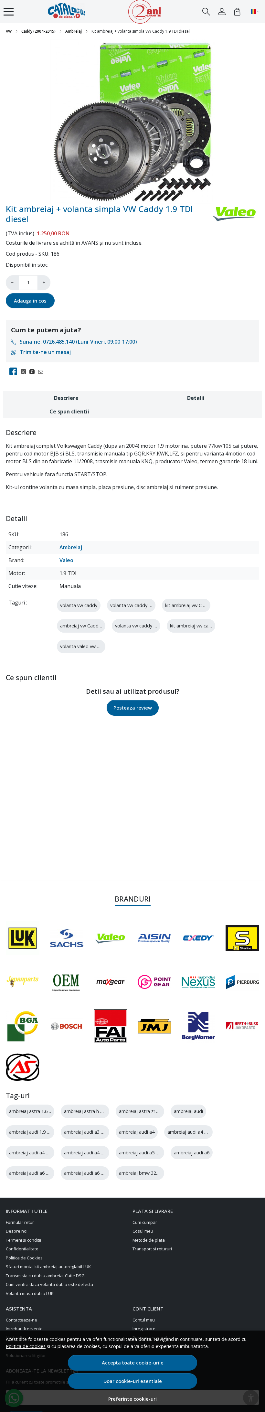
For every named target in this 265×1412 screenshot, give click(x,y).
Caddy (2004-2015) (38, 31)
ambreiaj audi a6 (191, 1153)
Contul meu (143, 1320)
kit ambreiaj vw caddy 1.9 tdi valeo (207, 626)
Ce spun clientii (69, 411)
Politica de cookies (26, 1346)
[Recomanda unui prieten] (42, 371)
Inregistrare (143, 1329)
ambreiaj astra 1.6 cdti (33, 1111)
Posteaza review (132, 707)
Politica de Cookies (24, 1258)
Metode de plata (148, 1240)
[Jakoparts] (242, 1026)
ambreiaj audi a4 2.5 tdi (89, 1153)
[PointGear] (154, 982)
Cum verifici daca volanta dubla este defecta (49, 1284)
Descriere (66, 397)
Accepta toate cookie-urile (133, 1362)
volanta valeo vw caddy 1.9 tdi (92, 646)
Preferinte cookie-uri (132, 1399)
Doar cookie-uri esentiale (132, 1381)
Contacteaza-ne (21, 1320)
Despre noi (16, 1231)
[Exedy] (198, 938)
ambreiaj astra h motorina (92, 1111)
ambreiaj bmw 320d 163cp (147, 1173)
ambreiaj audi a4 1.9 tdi (192, 1132)
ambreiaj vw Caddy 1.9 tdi (87, 626)
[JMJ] (154, 1026)
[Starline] (242, 938)
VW (9, 31)
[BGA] (22, 1026)
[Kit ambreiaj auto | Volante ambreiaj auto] (71, 11)
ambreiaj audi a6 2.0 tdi (34, 1173)
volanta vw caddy (78, 605)
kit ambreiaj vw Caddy (188, 605)
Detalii (196, 397)
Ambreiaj (73, 31)
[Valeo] (110, 938)
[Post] (25, 371)
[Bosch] (66, 1026)
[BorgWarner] (198, 1026)
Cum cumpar (144, 1222)
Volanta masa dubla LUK (30, 1293)
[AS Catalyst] (22, 1067)
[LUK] (22, 938)
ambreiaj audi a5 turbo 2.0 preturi (155, 1153)
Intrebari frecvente (24, 1329)
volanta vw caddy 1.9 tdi (136, 605)
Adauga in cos (30, 300)
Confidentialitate (22, 1249)
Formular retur (20, 1222)
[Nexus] (198, 982)
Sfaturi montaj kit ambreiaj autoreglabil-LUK (48, 1266)
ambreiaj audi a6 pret (87, 1173)
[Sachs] (66, 938)
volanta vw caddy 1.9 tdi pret (146, 626)
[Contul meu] (222, 12)
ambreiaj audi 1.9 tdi (31, 1132)
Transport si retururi (152, 1249)
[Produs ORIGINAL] (66, 982)
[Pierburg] (242, 982)
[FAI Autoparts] (110, 1026)
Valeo (66, 560)
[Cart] (237, 12)
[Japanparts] (22, 982)
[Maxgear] (110, 982)
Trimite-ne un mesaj (45, 352)
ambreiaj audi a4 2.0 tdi (34, 1153)
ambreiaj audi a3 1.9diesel (91, 1132)
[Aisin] (154, 938)
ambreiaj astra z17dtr (142, 1111)
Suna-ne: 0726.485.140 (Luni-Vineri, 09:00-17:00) (78, 341)
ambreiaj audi (188, 1111)
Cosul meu (142, 1231)
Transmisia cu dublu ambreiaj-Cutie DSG (45, 1275)
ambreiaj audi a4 (136, 1132)
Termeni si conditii (23, 1240)
